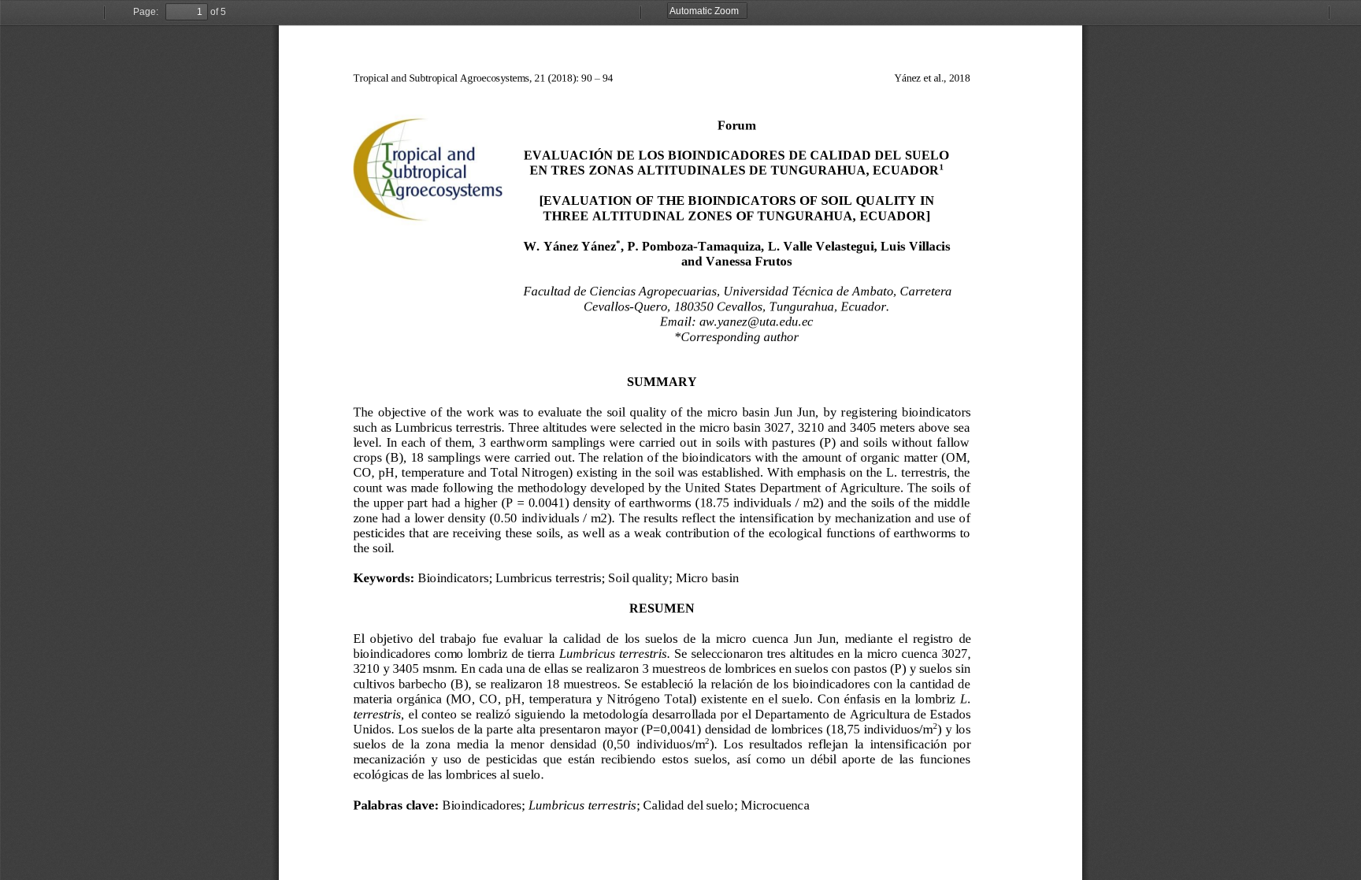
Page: (145, 11)
